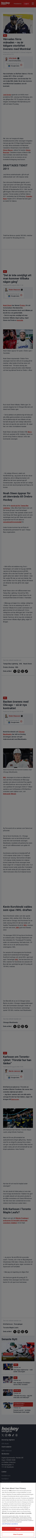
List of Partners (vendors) (10, 1524)
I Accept (18, 1529)
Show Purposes (18, 1534)
